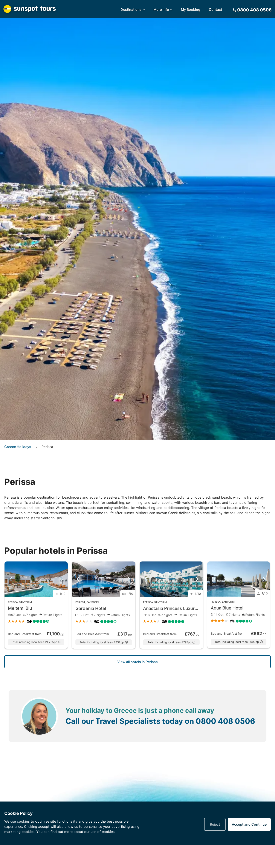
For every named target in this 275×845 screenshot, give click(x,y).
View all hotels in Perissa (137, 662)
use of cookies (103, 831)
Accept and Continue (249, 824)
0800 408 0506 (225, 721)
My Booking (190, 9)
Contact (215, 9)
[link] (36, 605)
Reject (215, 824)
